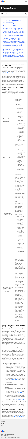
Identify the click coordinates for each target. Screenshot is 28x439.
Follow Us (3, 425)
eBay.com (3, 421)
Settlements (19, 437)
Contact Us (3, 427)
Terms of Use (3, 437)
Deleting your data (15, 379)
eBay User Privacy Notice (8, 72)
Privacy (8, 437)
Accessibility (13, 437)
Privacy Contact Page (19, 399)
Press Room (3, 423)
